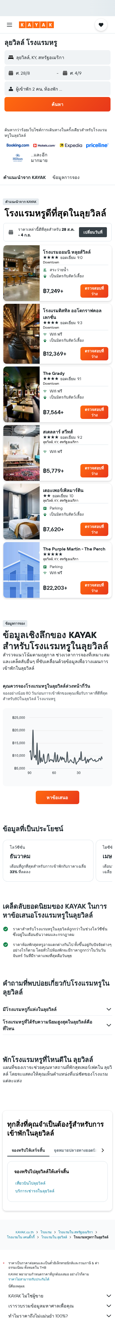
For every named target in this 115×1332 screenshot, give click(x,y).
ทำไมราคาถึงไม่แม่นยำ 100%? (38, 1316)
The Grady (54, 373)
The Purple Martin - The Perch (74, 549)
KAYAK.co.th (25, 1232)
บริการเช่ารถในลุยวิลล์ (34, 1190)
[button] (9, 25)
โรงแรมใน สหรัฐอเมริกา (75, 1232)
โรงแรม (46, 1232)
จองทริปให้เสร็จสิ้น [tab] (28, 1150)
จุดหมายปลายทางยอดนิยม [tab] (77, 1150)
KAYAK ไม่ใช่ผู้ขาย (25, 1296)
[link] (58, 797)
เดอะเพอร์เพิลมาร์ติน (63, 490)
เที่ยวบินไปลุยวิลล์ (30, 1183)
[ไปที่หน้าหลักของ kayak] (36, 24)
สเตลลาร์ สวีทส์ (58, 432)
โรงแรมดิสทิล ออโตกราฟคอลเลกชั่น (72, 314)
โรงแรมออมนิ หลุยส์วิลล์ (67, 252)
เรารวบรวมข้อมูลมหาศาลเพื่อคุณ (41, 1306)
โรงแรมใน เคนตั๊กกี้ (21, 1237)
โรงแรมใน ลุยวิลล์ (54, 1237)
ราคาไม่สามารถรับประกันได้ (28, 1279)
